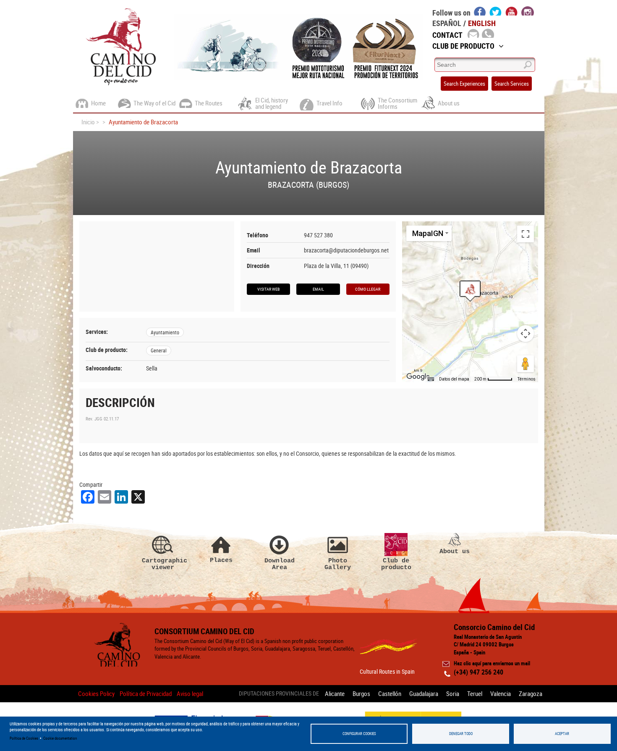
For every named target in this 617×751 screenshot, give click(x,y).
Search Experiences (464, 83)
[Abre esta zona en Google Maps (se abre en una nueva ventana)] (418, 376)
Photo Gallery (337, 564)
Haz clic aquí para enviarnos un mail (492, 663)
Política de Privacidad (146, 693)
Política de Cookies (24, 738)
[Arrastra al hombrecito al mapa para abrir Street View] (525, 363)
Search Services (511, 83)
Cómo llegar (367, 289)
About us (454, 551)
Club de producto (396, 564)
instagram (527, 11)
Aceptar (562, 733)
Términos (527, 379)
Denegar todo (461, 733)
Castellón (389, 693)
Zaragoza (530, 693)
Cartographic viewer (163, 564)
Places (221, 560)
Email (318, 289)
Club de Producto (463, 46)
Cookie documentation (60, 738)
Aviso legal (190, 693)
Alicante (335, 693)
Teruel (474, 693)
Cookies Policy (96, 693)
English (482, 23)
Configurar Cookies (359, 733)
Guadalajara (423, 693)
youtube (511, 11)
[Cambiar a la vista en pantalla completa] (525, 234)
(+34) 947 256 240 (478, 672)
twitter (495, 11)
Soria (452, 693)
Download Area (279, 564)
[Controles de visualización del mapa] (525, 333)
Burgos (361, 693)
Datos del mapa (454, 379)
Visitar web (268, 289)
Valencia (500, 693)
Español (446, 23)
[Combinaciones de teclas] (431, 379)
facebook (480, 11)
